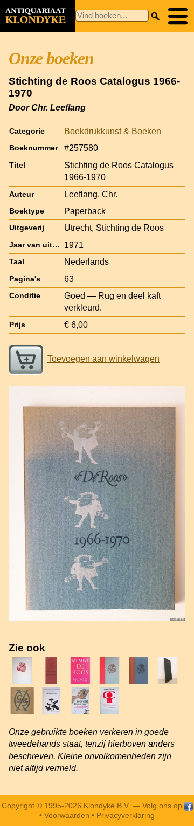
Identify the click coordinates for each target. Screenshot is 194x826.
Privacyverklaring (125, 815)
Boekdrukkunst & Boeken (112, 131)
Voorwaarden (66, 815)
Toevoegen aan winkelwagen (103, 358)
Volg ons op (163, 805)
